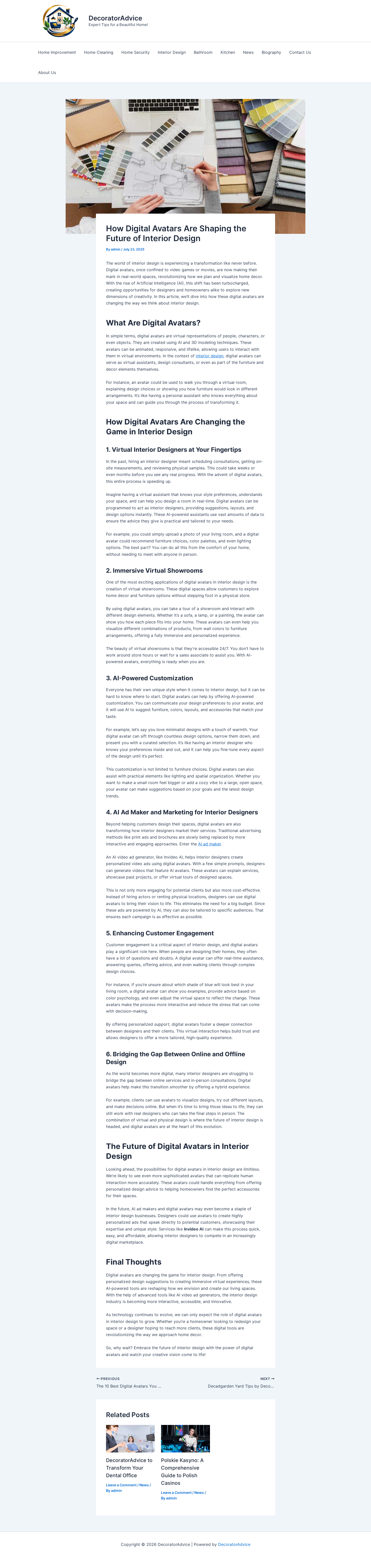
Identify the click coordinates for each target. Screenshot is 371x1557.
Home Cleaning (98, 52)
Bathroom (203, 52)
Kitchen (228, 52)
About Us (47, 72)
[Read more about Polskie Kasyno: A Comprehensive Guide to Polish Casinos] (185, 1438)
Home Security (135, 52)
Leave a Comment (121, 1485)
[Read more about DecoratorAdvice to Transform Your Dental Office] (130, 1438)
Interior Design (172, 52)
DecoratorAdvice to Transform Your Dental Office (129, 1467)
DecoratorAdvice (115, 18)
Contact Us (300, 52)
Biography (271, 52)
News (248, 52)
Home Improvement (57, 52)
